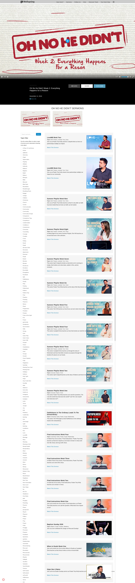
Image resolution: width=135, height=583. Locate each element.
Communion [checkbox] (26, 209)
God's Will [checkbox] (25, 340)
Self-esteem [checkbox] (26, 573)
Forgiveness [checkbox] (26, 308)
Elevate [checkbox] (25, 263)
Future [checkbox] (24, 320)
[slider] (61, 77)
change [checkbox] (25, 195)
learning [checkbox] (25, 417)
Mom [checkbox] (24, 462)
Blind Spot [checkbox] (25, 184)
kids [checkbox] (24, 410)
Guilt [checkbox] (24, 360)
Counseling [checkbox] (26, 231)
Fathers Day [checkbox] (26, 292)
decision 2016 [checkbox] (26, 247)
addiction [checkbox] (25, 152)
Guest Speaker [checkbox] (27, 358)
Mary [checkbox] (24, 439)
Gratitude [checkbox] (25, 349)
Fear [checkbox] (24, 295)
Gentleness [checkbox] (26, 324)
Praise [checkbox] (24, 518)
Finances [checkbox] (25, 301)
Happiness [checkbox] (25, 362)
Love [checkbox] (24, 432)
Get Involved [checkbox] (26, 326)
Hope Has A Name (53, 569)
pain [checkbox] (24, 498)
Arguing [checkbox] (25, 161)
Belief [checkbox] (24, 173)
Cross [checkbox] (24, 238)
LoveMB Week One (54, 168)
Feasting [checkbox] (25, 299)
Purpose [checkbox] (25, 532)
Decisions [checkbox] (25, 249)
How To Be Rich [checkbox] (27, 381)
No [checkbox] (23, 489)
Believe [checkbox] (25, 175)
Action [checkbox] (24, 150)
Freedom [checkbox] (25, 310)
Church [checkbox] (25, 202)
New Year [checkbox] (25, 480)
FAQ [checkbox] (24, 283)
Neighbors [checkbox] (25, 478)
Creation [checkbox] (25, 236)
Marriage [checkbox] (25, 437)
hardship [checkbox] (25, 365)
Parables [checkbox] (25, 500)
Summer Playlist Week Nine (57, 199)
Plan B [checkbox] (24, 512)
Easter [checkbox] (24, 259)
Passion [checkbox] (25, 505)
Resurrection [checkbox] (26, 554)
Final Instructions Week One (57, 501)
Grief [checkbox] (24, 351)
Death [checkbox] (24, 245)
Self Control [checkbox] (26, 570)
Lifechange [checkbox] (25, 421)
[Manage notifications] (3, 579)
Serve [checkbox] (24, 579)
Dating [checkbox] (24, 240)
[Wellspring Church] (27, 2)
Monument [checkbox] (25, 469)
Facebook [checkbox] (25, 274)
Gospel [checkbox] (24, 342)
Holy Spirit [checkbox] (25, 376)
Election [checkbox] (25, 261)
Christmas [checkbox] (25, 200)
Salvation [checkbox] (25, 564)
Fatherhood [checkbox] (26, 288)
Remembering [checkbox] (26, 545)
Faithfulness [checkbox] (26, 279)
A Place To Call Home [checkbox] (28, 148)
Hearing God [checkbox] (26, 369)
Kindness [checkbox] (25, 412)
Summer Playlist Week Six (57, 283)
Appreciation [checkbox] (26, 159)
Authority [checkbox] (25, 166)
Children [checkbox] (25, 198)
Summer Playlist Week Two (57, 371)
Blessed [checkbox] (25, 182)
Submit (38, 134)
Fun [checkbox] (24, 317)
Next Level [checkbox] (25, 484)
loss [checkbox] (24, 430)
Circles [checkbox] (24, 204)
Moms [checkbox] (24, 464)
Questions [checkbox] (25, 536)
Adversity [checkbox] (25, 155)
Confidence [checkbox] (26, 225)
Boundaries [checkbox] (26, 186)
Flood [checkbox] (24, 306)
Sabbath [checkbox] (25, 559)
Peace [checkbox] (24, 507)
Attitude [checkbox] (25, 164)
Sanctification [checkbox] (26, 566)
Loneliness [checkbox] (25, 428)
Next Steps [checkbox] (26, 487)
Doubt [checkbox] (24, 256)
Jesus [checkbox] (24, 403)
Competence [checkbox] (26, 220)
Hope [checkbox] (24, 378)
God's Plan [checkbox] (25, 335)
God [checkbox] (24, 333)
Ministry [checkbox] (25, 453)
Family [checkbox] (24, 281)
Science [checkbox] (25, 568)
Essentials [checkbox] (25, 270)
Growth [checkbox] (25, 356)
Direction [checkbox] (25, 254)
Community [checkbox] (26, 211)
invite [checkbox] (24, 401)
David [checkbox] (24, 243)
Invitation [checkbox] (25, 399)
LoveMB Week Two (54, 137)
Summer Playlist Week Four (57, 327)
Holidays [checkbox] (25, 371)
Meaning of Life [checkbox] (27, 444)
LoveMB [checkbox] (25, 435)
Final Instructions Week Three (58, 458)
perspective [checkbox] (26, 509)
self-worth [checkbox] (25, 575)
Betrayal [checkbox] (25, 177)
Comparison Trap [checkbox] (27, 218)
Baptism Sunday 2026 (55, 524)
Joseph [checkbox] (25, 405)
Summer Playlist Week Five (57, 305)
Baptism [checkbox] (25, 170)
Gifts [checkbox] (24, 329)
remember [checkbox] (25, 543)
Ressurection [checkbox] (26, 552)
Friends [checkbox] (25, 313)
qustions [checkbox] (25, 539)
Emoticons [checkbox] (25, 265)
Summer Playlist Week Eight (57, 229)
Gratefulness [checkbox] (26, 347)
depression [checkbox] (25, 252)
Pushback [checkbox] (25, 534)
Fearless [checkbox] (25, 297)
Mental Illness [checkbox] (26, 448)
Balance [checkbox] (25, 168)
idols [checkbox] (24, 385)
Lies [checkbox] (24, 419)
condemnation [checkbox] (26, 222)
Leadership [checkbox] (25, 414)
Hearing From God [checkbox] (27, 367)
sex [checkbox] (24, 582)
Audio (75, 86)
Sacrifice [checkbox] (25, 561)
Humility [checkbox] (25, 383)
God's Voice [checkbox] (26, 338)
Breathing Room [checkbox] (27, 191)
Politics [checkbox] (24, 516)
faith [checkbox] (24, 277)
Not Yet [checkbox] (25, 491)
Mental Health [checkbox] (26, 446)
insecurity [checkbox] (25, 390)
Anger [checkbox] (24, 157)
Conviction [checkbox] (25, 229)
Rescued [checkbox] (25, 548)
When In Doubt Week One (56, 546)
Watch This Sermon (53, 147)
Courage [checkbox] (25, 234)
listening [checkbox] (25, 426)
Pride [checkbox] (24, 525)
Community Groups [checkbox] (28, 213)
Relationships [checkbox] (26, 541)
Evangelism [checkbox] (26, 272)
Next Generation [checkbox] (27, 482)
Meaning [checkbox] (25, 442)
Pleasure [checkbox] (25, 514)
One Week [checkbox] (25, 496)
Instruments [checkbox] (26, 396)
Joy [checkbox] (24, 408)
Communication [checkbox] (27, 207)
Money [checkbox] (24, 466)
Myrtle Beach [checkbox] (26, 475)
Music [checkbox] (24, 473)
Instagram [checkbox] (25, 394)
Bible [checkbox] (24, 179)
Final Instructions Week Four (58, 434)
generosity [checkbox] (25, 322)
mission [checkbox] (25, 460)
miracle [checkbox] (25, 455)
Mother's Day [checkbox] (26, 471)
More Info (33, 99)
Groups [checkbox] (25, 353)
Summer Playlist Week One (57, 390)
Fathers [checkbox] (25, 290)
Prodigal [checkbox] (25, 527)
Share (87, 86)
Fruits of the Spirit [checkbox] (27, 315)
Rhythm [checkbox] (25, 557)
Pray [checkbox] (24, 521)
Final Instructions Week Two (57, 480)
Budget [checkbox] (24, 193)
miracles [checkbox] (25, 457)
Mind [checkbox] (24, 451)
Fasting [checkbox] (25, 286)
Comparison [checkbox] (26, 216)
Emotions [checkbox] (25, 268)
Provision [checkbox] (25, 530)
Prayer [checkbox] (24, 523)
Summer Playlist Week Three (58, 347)
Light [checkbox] (24, 423)
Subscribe (99, 86)
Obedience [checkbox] (25, 493)
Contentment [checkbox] (26, 227)
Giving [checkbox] (24, 331)
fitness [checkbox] (24, 304)
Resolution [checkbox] (25, 550)
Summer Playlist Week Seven (58, 259)
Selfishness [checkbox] (26, 577)
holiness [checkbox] (25, 374)
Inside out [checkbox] (25, 392)
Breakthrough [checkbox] (26, 188)
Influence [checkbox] (25, 387)
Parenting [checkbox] (25, 503)
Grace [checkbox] (24, 344)
